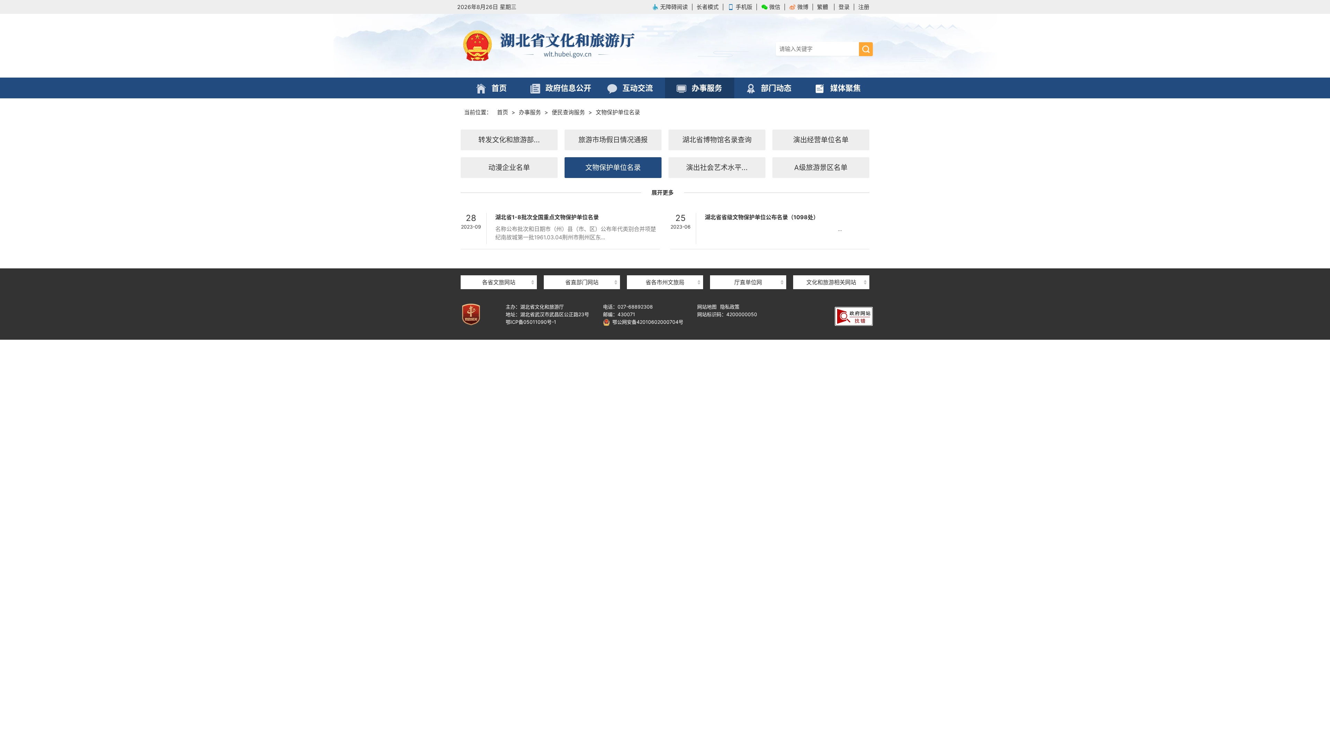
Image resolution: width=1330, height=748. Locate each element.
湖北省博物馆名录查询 (717, 140)
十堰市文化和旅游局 (665, 270)
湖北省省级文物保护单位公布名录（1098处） (762, 217)
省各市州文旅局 (665, 282)
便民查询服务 (568, 112)
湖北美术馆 (748, 270)
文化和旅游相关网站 (831, 282)
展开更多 (662, 192)
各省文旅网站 (498, 282)
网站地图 (707, 307)
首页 (502, 112)
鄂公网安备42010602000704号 (646, 322)
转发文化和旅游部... (509, 140)
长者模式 (708, 6)
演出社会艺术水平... (717, 167)
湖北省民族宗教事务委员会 (582, 270)
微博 (802, 6)
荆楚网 (831, 269)
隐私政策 (729, 307)
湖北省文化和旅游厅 (561, 46)
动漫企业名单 (509, 167)
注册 (863, 6)
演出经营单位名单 (821, 140)
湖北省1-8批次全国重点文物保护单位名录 (547, 217)
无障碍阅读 (674, 6)
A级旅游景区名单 (821, 167)
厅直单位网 (748, 282)
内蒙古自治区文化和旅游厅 (499, 270)
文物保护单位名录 (618, 112)
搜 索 (866, 49)
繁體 (822, 6)
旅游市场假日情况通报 (613, 140)
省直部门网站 (581, 282)
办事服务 (530, 112)
